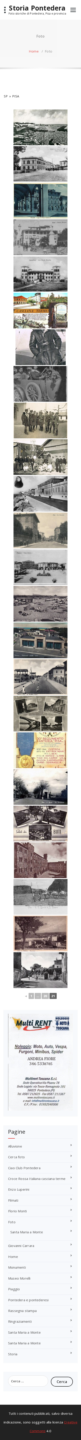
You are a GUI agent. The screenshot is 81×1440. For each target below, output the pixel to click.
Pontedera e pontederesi (28, 1300)
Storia (12, 1354)
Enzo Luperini (18, 1189)
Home (34, 51)
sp (6, 96)
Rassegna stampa (22, 1310)
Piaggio (14, 1289)
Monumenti (17, 1267)
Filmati (13, 1200)
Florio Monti (17, 1211)
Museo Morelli (19, 1278)
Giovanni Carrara (21, 1245)
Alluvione (15, 1146)
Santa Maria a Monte (26, 1232)
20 (45, 996)
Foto (12, 1222)
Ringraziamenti (20, 1321)
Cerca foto (16, 1157)
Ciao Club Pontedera (24, 1168)
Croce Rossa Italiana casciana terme (36, 1178)
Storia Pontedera (37, 8)
